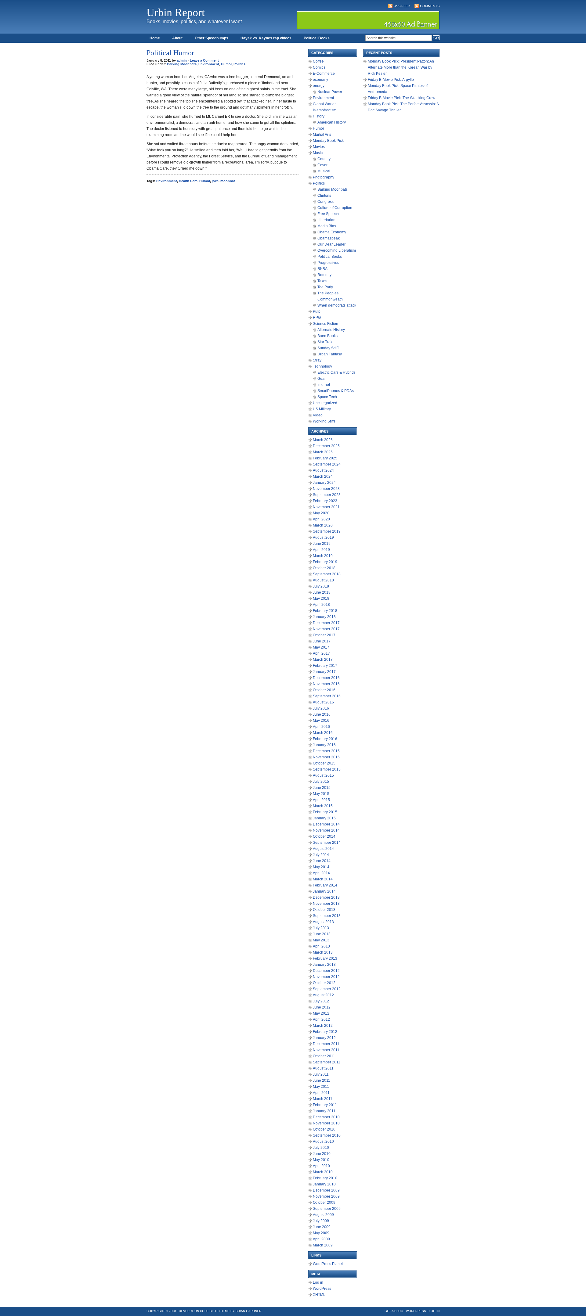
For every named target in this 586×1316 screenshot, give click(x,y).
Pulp (316, 311)
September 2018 (327, 574)
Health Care (188, 181)
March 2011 (322, 1099)
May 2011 (321, 1086)
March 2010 (323, 1172)
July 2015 (321, 781)
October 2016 (324, 690)
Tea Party (325, 287)
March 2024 (323, 476)
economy (320, 79)
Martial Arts (322, 134)
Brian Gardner (248, 1311)
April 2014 (321, 873)
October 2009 (324, 1202)
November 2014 (326, 830)
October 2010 (324, 1129)
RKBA (322, 269)
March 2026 (323, 440)
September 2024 (327, 464)
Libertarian (326, 220)
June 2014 (322, 861)
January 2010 (324, 1184)
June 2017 (322, 641)
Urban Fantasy (329, 354)
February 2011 (325, 1105)
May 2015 (321, 794)
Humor (226, 64)
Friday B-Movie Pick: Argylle (391, 79)
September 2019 (327, 531)
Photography (323, 177)
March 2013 (323, 952)
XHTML (319, 1295)
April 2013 (321, 946)
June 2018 (322, 592)
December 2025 (326, 446)
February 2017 (325, 665)
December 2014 (326, 824)
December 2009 (326, 1190)
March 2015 (323, 806)
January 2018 (324, 617)
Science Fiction (325, 324)
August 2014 (323, 849)
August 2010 (323, 1141)
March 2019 (323, 556)
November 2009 (326, 1196)
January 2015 (324, 818)
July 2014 (321, 855)
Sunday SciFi (328, 348)
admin (182, 60)
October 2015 (324, 763)
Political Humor (170, 53)
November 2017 (326, 629)
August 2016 (323, 702)
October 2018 (324, 568)
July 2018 (321, 586)
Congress (325, 202)
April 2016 (321, 727)
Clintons (324, 195)
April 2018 (321, 604)
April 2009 (321, 1239)
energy (318, 86)
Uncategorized (325, 403)
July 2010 (321, 1147)
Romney (324, 275)
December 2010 (326, 1117)
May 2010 (321, 1160)
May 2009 (321, 1233)
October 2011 (324, 1056)
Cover (322, 165)
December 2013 (326, 897)
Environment (208, 64)
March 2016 (323, 733)
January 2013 (324, 964)
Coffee (318, 61)
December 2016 (326, 678)
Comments (430, 6)
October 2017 (324, 635)
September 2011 (326, 1062)
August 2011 (323, 1068)
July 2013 (321, 928)
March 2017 (323, 659)
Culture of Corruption (334, 208)
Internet (323, 385)
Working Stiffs (324, 421)
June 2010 (322, 1154)
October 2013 (324, 910)
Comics (319, 67)
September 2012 (327, 989)
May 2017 (321, 647)
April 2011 (321, 1093)
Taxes (322, 281)
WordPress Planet (328, 1264)
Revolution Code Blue (198, 1311)
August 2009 (323, 1215)
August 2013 (323, 922)
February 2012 (325, 1032)
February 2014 (325, 885)
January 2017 (324, 672)
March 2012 (323, 1025)
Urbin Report (175, 12)
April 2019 (321, 550)
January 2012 (324, 1038)
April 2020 (321, 519)
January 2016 (324, 745)
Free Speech (328, 214)
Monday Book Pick (328, 140)
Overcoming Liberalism (336, 250)
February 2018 (325, 611)
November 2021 (326, 507)
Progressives (328, 263)
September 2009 (327, 1208)
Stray (317, 360)
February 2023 (325, 501)
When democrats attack (336, 305)
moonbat (227, 181)
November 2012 (326, 977)
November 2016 (326, 684)
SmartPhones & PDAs (335, 391)
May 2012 (321, 1013)
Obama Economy (331, 232)
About (177, 38)
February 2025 (325, 458)
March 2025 (323, 452)
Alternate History (331, 330)
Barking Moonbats (182, 64)
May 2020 (321, 513)
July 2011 (321, 1074)
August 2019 (323, 537)
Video (318, 415)
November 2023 (326, 489)
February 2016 (325, 739)
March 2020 (323, 525)
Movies (319, 147)
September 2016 (327, 696)
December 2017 (326, 623)
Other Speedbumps (211, 38)
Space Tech (327, 397)
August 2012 (323, 995)
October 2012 (324, 983)
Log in (318, 1282)
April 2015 (321, 800)
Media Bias (326, 226)
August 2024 (323, 470)
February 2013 (325, 958)
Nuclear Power (329, 92)
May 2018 (321, 598)
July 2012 (321, 1001)
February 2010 (325, 1178)
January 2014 (324, 891)
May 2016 (321, 720)
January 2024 (324, 482)
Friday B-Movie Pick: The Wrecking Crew (401, 98)
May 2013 (321, 940)
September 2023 (327, 495)
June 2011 (321, 1080)
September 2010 (327, 1135)
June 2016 (322, 714)
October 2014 (324, 836)
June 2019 (322, 543)
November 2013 (326, 903)
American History (331, 122)
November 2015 (326, 757)
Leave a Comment (204, 60)
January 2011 (324, 1111)
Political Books (317, 38)
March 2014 (323, 879)
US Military (322, 409)
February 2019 (325, 562)
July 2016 (321, 708)
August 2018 (323, 580)
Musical (323, 171)
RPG (317, 317)
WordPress (322, 1288)
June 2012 (322, 1007)
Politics (239, 64)
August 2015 (323, 775)
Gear (321, 378)
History (318, 116)
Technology (322, 366)
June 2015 (322, 788)
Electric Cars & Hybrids (336, 372)
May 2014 (321, 867)
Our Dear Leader (331, 244)
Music (318, 153)
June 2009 (322, 1227)
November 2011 (326, 1050)
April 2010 (321, 1166)
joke (215, 181)
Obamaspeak (328, 238)
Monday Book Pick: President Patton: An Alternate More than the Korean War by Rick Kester (401, 67)
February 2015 (325, 812)
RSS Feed (402, 6)
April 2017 (321, 653)
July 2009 (321, 1221)
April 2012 (321, 1019)
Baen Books (327, 336)
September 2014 (327, 842)
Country (324, 159)
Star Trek (324, 342)
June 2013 (322, 934)
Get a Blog (394, 1311)
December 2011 (326, 1044)
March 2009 (323, 1245)
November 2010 (326, 1123)
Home (155, 38)
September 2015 (327, 769)
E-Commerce (324, 73)
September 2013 (327, 916)
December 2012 (326, 971)
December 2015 (326, 751)
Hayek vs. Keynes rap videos (266, 38)
